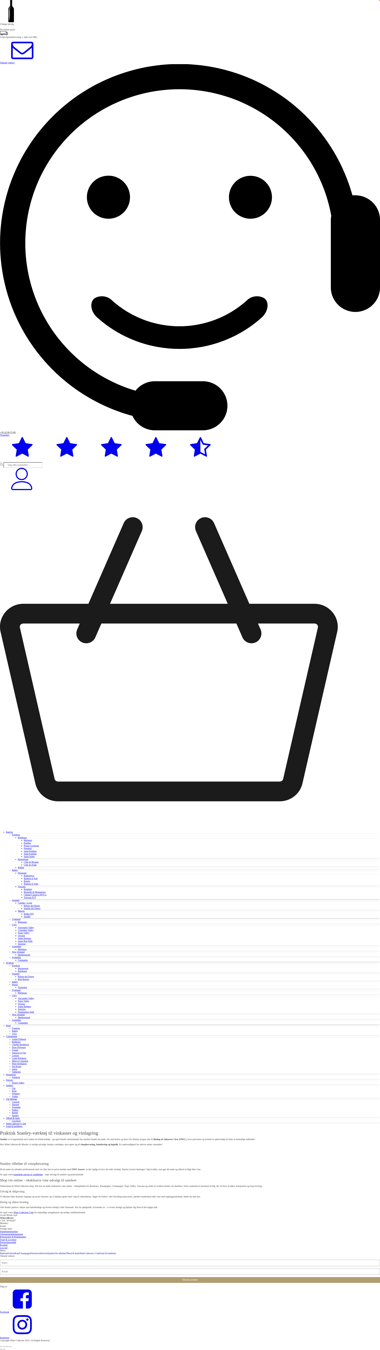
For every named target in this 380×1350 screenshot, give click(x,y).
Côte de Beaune (31, 862)
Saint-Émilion (30, 851)
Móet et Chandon (20, 1061)
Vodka (15, 1096)
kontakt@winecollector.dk (19, 1226)
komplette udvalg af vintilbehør (28, 1174)
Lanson (15, 1055)
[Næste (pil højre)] (4, 1349)
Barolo (27, 881)
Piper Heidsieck (19, 1063)
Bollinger (16, 1042)
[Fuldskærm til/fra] (4, 1346)
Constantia (23, 960)
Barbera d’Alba (31, 884)
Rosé (8, 1025)
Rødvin (9, 832)
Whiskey (16, 1093)
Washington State (26, 1012)
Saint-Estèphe (30, 854)
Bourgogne (23, 859)
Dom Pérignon (19, 1047)
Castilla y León (25, 903)
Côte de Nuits (30, 865)
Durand (15, 1104)
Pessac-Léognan (31, 845)
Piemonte (22, 873)
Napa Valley (23, 933)
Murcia (21, 911)
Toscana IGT (30, 897)
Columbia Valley (26, 930)
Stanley (15, 1115)
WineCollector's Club (16, 1123)
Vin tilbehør (11, 1099)
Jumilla (27, 916)
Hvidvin (10, 963)
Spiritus (9, 1085)
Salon (14, 1069)
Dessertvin (11, 1074)
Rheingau (22, 922)
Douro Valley (18, 1083)
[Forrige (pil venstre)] (1, 1349)
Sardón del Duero (32, 908)
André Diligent (19, 1039)
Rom (14, 1091)
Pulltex (15, 1110)
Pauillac (27, 843)
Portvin (9, 1080)
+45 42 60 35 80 (8, 432)
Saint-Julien (29, 856)
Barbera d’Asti (31, 878)
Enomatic (16, 1107)
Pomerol (28, 848)
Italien (15, 870)
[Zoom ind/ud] (1, 1346)
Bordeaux (22, 837)
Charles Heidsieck (20, 1044)
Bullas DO (29, 914)
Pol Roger (16, 1066)
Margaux (28, 840)
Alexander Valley (26, 927)
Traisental (22, 987)
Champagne (11, 1036)
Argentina (16, 946)
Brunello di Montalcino (35, 892)
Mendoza (22, 949)
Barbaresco (29, 875)
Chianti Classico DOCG (35, 895)
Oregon (21, 935)
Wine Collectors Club (24, 1212)
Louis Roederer (19, 1058)
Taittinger (16, 1072)
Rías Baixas (23, 979)
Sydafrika (16, 957)
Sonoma (22, 944)
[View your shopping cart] (190, 827)
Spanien (15, 900)
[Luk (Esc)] (10, 1346)
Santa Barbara (24, 938)
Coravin (15, 1102)
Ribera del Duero (32, 905)
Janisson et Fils (19, 1053)
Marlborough (24, 955)
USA (14, 924)
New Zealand (18, 952)
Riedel (15, 1112)
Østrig (15, 984)
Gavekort (16, 1121)
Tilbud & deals (13, 1118)
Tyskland (16, 919)
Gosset (15, 1050)
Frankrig (16, 835)
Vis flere (6, 1160)
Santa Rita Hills (25, 941)
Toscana (22, 886)
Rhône (21, 867)
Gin (13, 1088)
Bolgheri (28, 889)
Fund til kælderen (14, 1126)
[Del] (7, 1346)
